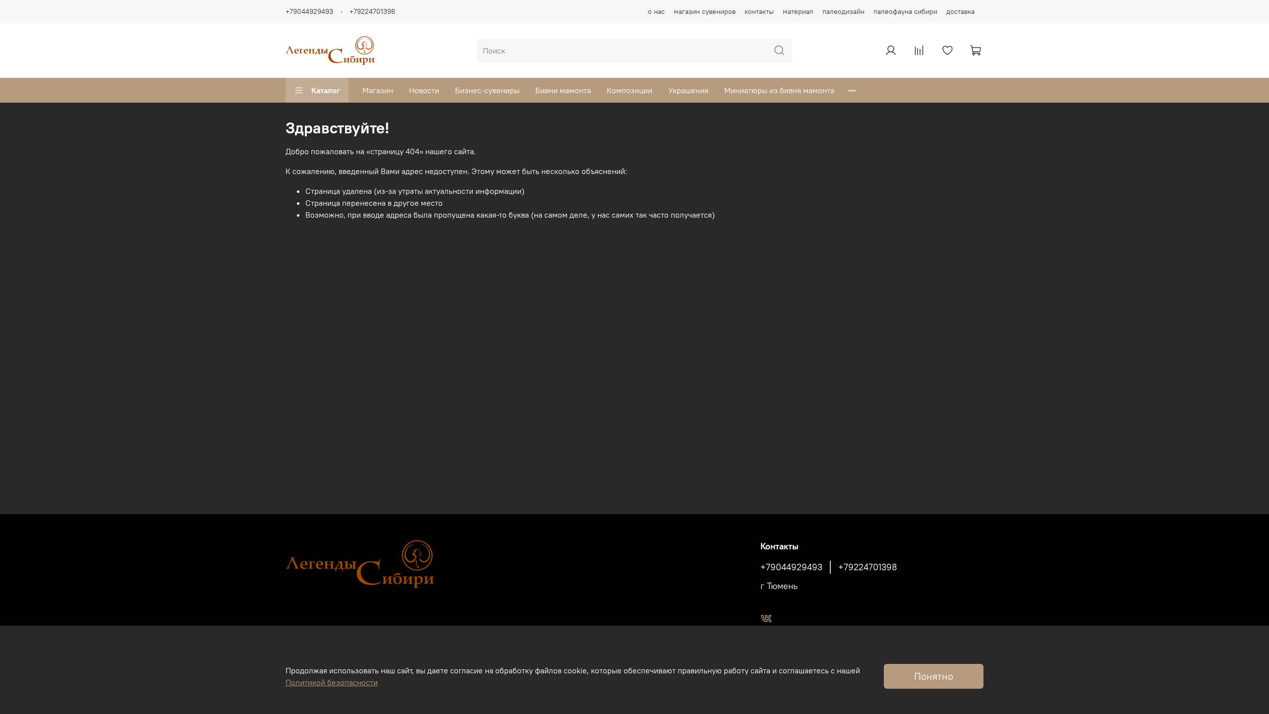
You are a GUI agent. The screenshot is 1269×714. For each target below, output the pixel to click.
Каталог (325, 90)
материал (798, 11)
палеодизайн (843, 11)
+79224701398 (372, 11)
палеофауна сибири (905, 11)
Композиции (629, 90)
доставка (960, 11)
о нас (656, 11)
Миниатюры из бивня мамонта (779, 90)
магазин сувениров (705, 11)
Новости (424, 90)
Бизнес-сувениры (487, 90)
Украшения (688, 90)
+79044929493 (309, 11)
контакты (759, 11)
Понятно (933, 676)
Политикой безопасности (332, 682)
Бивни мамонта (563, 90)
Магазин (377, 90)
